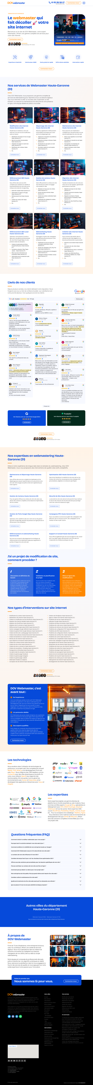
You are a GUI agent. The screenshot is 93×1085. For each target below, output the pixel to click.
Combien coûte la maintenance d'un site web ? (24, 877)
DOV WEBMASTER (81, 1082)
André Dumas (16, 335)
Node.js (19, 770)
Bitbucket (73, 817)
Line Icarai (68, 369)
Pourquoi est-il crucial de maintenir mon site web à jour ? (27, 843)
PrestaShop (65, 811)
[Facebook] (9, 1061)
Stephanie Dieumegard (45, 355)
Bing (73, 805)
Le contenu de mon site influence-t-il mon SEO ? (25, 854)
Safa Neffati (42, 343)
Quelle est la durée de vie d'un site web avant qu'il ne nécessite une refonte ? (33, 881)
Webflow (77, 813)
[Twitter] (11, 1061)
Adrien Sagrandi (69, 341)
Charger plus (46, 406)
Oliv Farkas (68, 355)
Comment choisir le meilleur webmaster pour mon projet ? (28, 839)
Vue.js (40, 782)
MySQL (10, 770)
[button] (84, 2)
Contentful (11, 774)
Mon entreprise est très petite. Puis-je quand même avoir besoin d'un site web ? (34, 873)
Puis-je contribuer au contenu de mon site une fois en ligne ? (28, 866)
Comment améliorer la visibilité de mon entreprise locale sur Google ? (31, 847)
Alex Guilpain (16, 352)
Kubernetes (33, 780)
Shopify (71, 811)
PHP (14, 770)
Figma (83, 813)
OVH (61, 807)
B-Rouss (41, 378)
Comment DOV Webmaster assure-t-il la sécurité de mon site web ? (30, 851)
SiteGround (52, 809)
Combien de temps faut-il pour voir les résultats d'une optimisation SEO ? (32, 858)
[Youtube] (14, 1061)
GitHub (66, 817)
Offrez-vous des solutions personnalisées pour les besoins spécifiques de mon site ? (35, 862)
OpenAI (23, 776)
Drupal (83, 811)
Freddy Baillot (16, 315)
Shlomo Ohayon (43, 318)
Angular (10, 784)
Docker (24, 780)
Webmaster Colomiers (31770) (53, 917)
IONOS (66, 807)
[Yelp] (22, 1061)
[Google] (25, 1061)
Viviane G (15, 383)
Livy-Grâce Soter (69, 385)
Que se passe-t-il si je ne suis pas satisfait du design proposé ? (29, 885)
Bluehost (79, 807)
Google (67, 805)
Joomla (77, 811)
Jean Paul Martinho (70, 320)
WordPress (56, 811)
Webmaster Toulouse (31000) (39, 917)
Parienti (41, 330)
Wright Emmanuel (69, 304)
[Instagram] (17, 1061)
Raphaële (41, 304)
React (13, 772)
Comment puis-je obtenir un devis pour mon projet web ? (27, 870)
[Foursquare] (19, 1061)
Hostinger (72, 807)
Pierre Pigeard (16, 364)
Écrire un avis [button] (79, 299)
